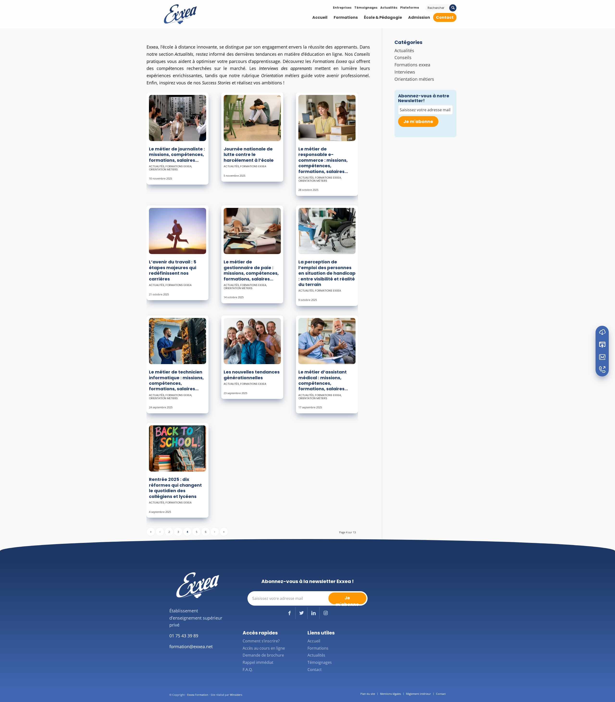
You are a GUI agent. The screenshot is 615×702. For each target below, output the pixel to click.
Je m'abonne (418, 121)
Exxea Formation (197, 694)
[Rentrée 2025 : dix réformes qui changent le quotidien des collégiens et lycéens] (177, 448)
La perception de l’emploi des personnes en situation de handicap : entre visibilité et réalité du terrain (327, 273)
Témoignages (365, 8)
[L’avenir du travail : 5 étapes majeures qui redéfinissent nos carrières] (177, 231)
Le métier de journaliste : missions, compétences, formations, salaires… (177, 154)
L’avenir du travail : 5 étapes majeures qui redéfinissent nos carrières (172, 270)
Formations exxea (178, 166)
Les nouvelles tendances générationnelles (252, 374)
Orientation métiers (163, 169)
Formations (318, 648)
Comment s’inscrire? (261, 641)
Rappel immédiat (258, 662)
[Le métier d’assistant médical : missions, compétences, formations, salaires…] (327, 341)
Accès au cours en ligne (264, 648)
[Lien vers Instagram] (326, 613)
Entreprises (342, 8)
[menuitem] (320, 17)
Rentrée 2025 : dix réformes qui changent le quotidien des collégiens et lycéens (175, 487)
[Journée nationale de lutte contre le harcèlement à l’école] (252, 118)
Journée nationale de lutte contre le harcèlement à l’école (249, 154)
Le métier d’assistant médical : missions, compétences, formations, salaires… (323, 380)
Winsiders (236, 694)
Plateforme (409, 8)
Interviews (404, 72)
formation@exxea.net (191, 646)
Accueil (314, 641)
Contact (315, 669)
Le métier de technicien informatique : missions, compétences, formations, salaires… (176, 380)
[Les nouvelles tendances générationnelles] (252, 341)
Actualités (388, 8)
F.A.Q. (248, 669)
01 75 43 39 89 (183, 636)
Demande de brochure (263, 655)
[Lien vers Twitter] (301, 613)
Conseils (403, 57)
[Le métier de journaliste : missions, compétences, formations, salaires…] (177, 118)
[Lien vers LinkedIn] (313, 613)
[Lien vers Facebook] (289, 613)
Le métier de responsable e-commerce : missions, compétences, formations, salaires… (323, 160)
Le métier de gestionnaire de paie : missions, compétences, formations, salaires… (251, 270)
